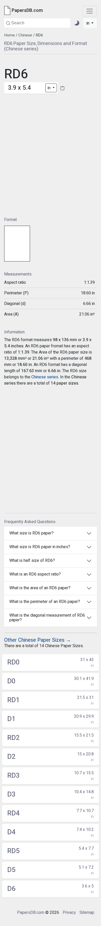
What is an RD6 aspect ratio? (35, 574)
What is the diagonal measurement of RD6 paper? (47, 617)
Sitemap (87, 912)
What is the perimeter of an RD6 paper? (44, 602)
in (88, 23)
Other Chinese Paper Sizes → (37, 640)
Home (9, 35)
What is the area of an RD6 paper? (39, 588)
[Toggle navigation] (89, 11)
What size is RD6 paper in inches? (39, 547)
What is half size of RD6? (32, 560)
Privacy (69, 912)
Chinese (25, 35)
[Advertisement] (50, 151)
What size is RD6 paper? (31, 533)
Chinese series (44, 377)
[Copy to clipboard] (62, 88)
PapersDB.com (30, 912)
